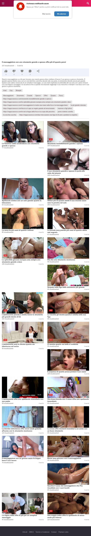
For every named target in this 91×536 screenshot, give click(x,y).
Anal (4, 90)
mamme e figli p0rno (65, 108)
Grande (29, 95)
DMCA (31, 532)
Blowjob (18, 90)
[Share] (38, 71)
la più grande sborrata (78, 105)
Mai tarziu (46, 14)
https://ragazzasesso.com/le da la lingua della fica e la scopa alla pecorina (29, 112)
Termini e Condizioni (42, 532)
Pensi (61, 95)
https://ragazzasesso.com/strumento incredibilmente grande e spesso (27, 99)
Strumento (20, 95)
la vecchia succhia (9, 115)
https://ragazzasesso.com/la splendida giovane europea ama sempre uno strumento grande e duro (37, 102)
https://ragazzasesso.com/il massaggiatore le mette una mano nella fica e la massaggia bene (35, 105)
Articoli (25, 532)
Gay (11, 90)
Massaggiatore (8, 95)
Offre (45, 95)
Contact (54, 532)
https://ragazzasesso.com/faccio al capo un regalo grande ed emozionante (29, 108)
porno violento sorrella (65, 112)
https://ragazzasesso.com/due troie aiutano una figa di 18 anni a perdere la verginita (48, 115)
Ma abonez (61, 14)
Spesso (38, 95)
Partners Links (63, 532)
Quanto (53, 95)
